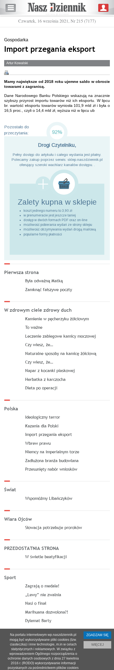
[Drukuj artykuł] (6, 72)
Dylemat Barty (38, 620)
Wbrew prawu (38, 443)
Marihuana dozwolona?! (46, 612)
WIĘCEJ (97, 645)
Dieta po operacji (41, 387)
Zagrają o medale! (42, 585)
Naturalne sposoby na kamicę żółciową (60, 353)
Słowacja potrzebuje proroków (53, 527)
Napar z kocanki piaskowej (50, 370)
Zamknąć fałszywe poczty (48, 289)
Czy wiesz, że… (39, 344)
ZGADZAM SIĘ (97, 635)
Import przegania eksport (48, 434)
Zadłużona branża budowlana (52, 460)
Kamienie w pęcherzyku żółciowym (57, 318)
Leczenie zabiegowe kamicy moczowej (60, 336)
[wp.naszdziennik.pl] (57, 8)
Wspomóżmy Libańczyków (48, 498)
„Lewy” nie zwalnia (43, 594)
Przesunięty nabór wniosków (51, 469)
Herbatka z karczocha (45, 379)
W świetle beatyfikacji (46, 556)
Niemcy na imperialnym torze (52, 451)
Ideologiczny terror (42, 417)
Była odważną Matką (44, 280)
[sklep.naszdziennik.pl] (57, 184)
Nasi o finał (35, 603)
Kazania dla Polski (41, 425)
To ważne (33, 327)
